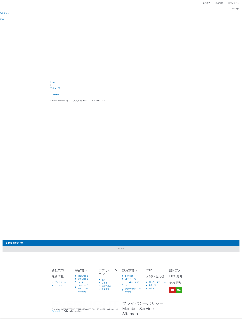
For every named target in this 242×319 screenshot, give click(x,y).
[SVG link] (86, 304)
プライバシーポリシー (143, 303)
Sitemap (130, 313)
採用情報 (175, 282)
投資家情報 (129, 270)
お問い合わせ (233, 3)
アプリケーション (108, 272)
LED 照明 (175, 276)
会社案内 (206, 3)
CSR (149, 270)
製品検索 (219, 3)
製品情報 (81, 270)
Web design (57, 311)
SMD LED (54, 94)
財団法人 (175, 270)
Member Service (138, 308)
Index (52, 82)
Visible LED (55, 88)
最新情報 (58, 276)
